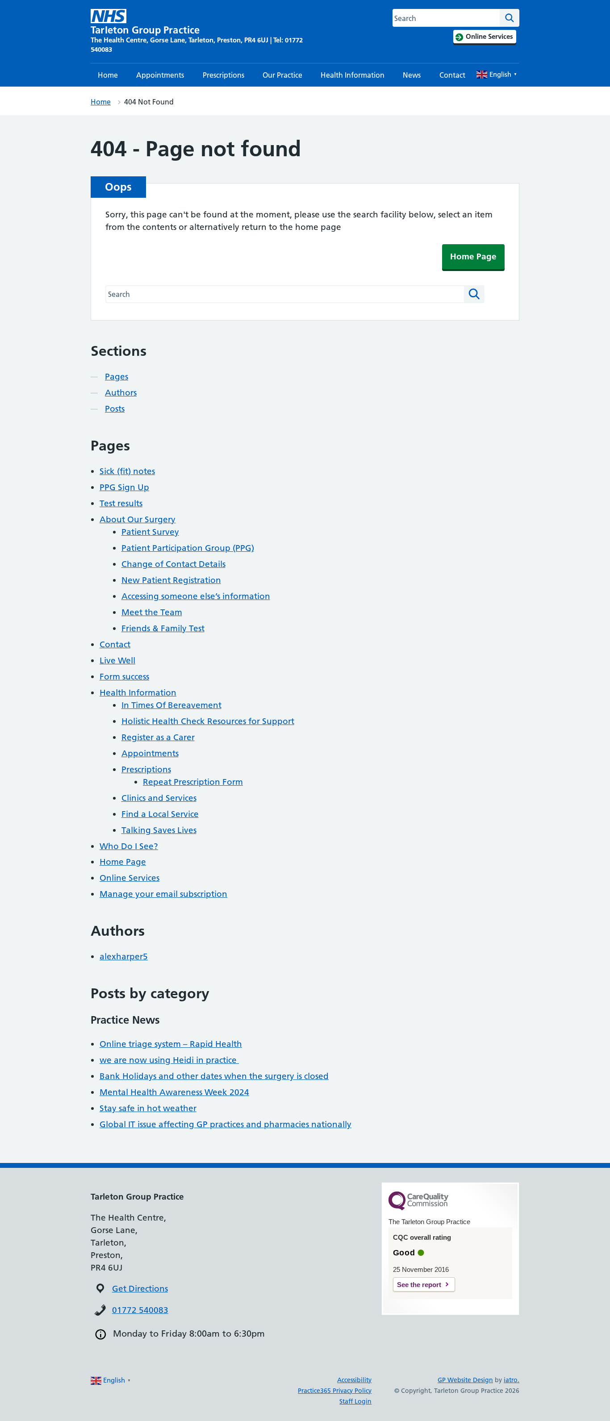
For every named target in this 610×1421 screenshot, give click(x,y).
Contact (452, 75)
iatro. (511, 1380)
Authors (121, 393)
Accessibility (354, 1380)
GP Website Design (465, 1380)
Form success (124, 676)
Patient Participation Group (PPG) (187, 548)
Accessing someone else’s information (195, 596)
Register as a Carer (158, 737)
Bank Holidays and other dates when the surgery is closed (214, 1076)
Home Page (473, 256)
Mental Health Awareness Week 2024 (174, 1092)
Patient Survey (150, 532)
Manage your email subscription (163, 894)
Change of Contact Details (173, 564)
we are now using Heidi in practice (169, 1060)
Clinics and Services (158, 798)
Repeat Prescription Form (193, 782)
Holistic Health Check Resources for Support (207, 721)
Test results (121, 503)
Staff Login (355, 1401)
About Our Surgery (137, 519)
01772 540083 (140, 1310)
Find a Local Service (160, 814)
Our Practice (282, 75)
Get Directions (140, 1288)
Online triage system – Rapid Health (171, 1044)
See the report (419, 1284)
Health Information (352, 75)
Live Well (117, 660)
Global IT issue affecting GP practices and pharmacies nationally (225, 1124)
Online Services (129, 878)
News (412, 75)
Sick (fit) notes (127, 471)
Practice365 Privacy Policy (335, 1391)
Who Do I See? (129, 846)
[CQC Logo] (418, 1208)
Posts (115, 409)
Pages (116, 376)
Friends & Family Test (163, 628)
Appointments (160, 75)
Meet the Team (151, 612)
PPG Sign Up (124, 487)
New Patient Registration (171, 580)
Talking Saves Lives (158, 830)
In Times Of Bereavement (171, 705)
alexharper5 (124, 956)
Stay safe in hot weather (148, 1108)
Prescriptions (223, 75)
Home (108, 75)
